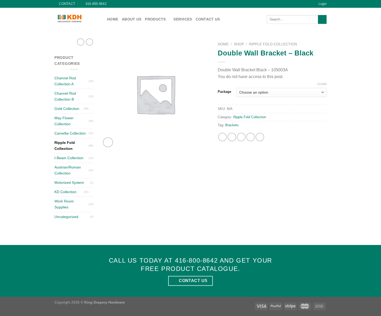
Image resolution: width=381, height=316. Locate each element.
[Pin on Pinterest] (250, 137)
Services (182, 19)
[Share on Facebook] (222, 137)
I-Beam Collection (68, 158)
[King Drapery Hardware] (76, 18)
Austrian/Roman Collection (67, 170)
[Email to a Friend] (241, 137)
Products (155, 19)
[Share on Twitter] (232, 137)
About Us (131, 19)
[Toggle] (91, 108)
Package (224, 92)
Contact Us (208, 19)
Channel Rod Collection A (65, 81)
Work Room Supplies (64, 204)
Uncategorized (66, 217)
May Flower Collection (64, 121)
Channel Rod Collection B (65, 96)
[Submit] (322, 19)
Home (112, 19)
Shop (239, 44)
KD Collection (65, 192)
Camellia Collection (70, 133)
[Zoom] (108, 142)
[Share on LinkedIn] (260, 137)
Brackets (232, 125)
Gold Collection (66, 109)
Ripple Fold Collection (64, 146)
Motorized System (69, 182)
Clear (322, 84)
